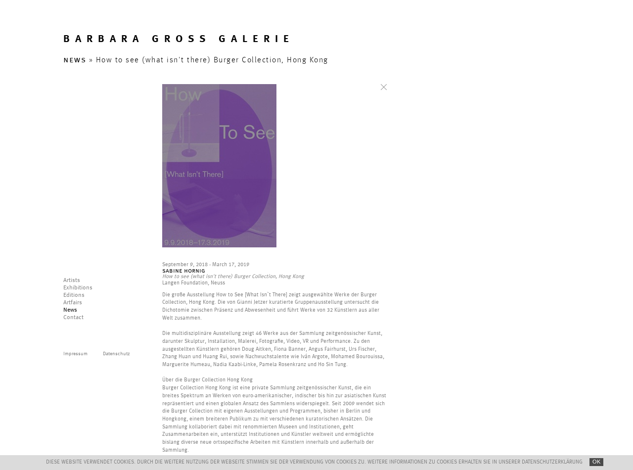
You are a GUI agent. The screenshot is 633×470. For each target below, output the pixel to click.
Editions (74, 295)
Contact (73, 318)
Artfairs (72, 303)
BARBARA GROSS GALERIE (178, 39)
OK (596, 462)
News (70, 310)
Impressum (75, 353)
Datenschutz (116, 353)
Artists (71, 280)
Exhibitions (77, 288)
